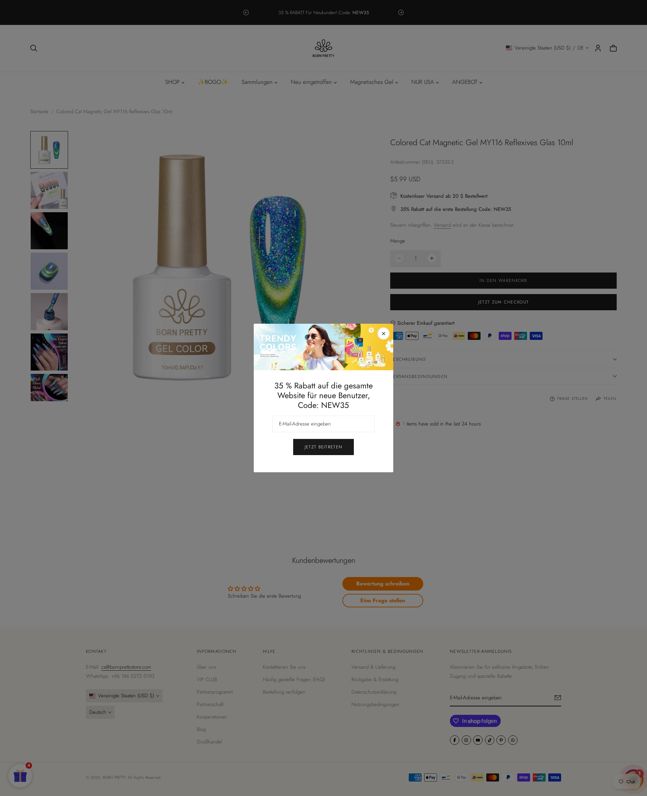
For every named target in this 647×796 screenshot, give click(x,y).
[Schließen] (383, 333)
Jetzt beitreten (324, 447)
